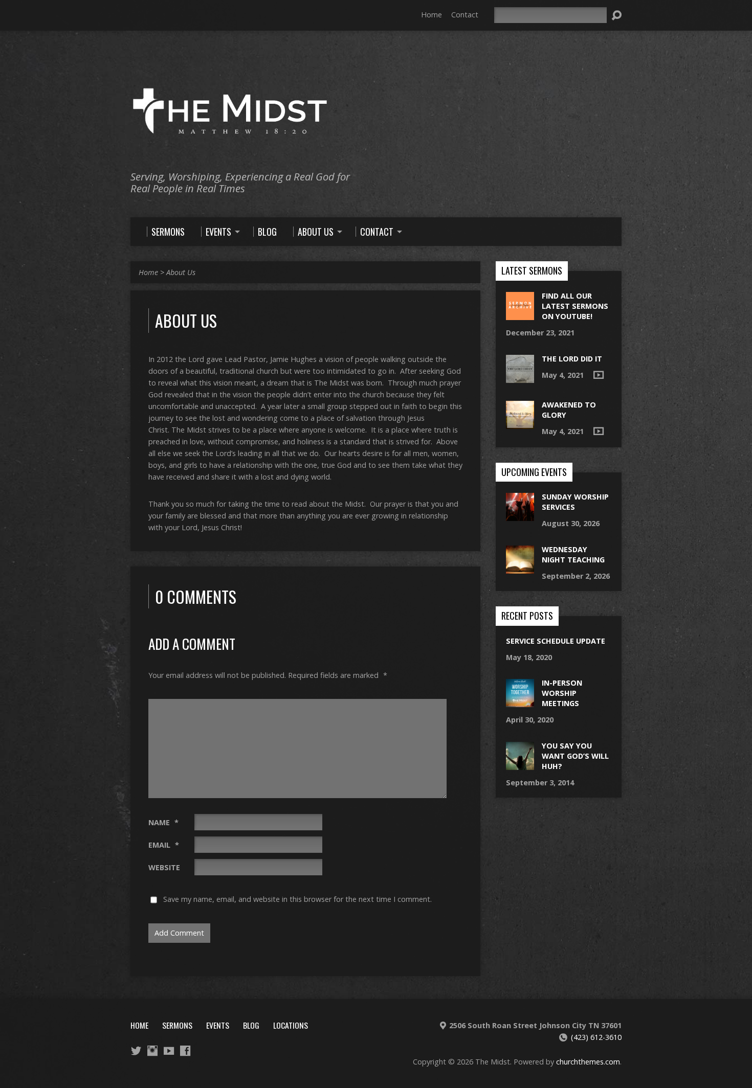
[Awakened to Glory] (520, 423)
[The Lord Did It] (520, 377)
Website (164, 867)
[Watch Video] (598, 375)
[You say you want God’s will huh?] (520, 764)
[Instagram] (152, 1051)
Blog (251, 1025)
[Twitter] (136, 1051)
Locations (290, 1025)
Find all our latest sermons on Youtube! (575, 306)
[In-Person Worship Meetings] (520, 702)
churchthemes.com (588, 1062)
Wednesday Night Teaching (573, 554)
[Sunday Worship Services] (520, 515)
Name (163, 822)
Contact (464, 14)
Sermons (177, 1025)
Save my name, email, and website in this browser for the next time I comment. (297, 899)
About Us (180, 272)
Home (431, 14)
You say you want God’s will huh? (575, 756)
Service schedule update (555, 641)
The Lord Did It (572, 359)
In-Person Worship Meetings (562, 693)
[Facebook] (185, 1051)
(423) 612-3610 (596, 1037)
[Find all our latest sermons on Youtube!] (520, 315)
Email (163, 845)
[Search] (616, 15)
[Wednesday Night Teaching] (520, 568)
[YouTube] (169, 1051)
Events (217, 1025)
